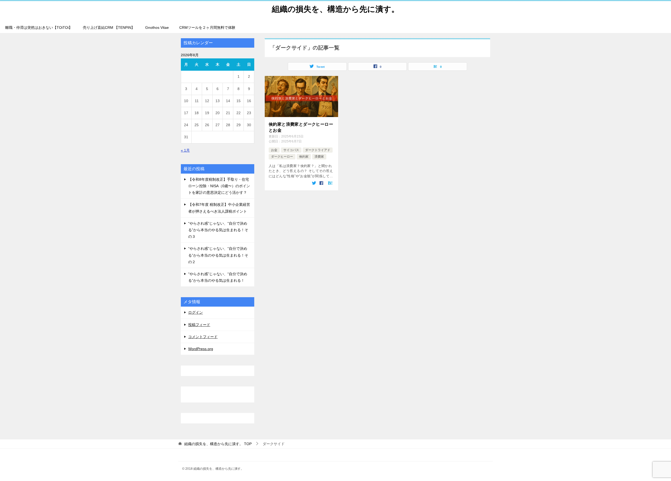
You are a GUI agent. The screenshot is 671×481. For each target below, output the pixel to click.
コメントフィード (203, 337)
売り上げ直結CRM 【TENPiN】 (109, 27)
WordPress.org (200, 349)
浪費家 (319, 156)
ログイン (195, 312)
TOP (218, 444)
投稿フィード (199, 325)
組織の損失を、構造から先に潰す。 (335, 9)
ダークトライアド (317, 150)
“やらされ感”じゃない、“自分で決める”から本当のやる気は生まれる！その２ (218, 255)
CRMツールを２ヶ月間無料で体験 (207, 27)
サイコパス (291, 150)
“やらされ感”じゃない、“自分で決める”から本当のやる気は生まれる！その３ (218, 230)
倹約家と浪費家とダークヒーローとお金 (301, 127)
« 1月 (185, 150)
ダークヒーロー (282, 156)
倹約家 (304, 156)
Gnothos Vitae (157, 27)
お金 (274, 150)
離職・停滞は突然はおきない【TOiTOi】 (38, 27)
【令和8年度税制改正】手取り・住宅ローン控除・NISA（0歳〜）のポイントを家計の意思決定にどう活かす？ (219, 186)
